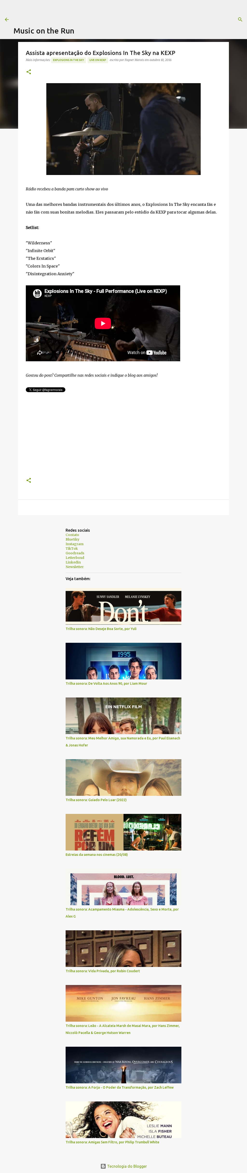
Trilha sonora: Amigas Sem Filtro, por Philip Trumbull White (112, 1142)
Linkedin (73, 562)
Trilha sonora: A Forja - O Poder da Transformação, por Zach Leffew (120, 1087)
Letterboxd (75, 558)
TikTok (72, 548)
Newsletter (75, 567)
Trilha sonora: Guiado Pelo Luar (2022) (96, 800)
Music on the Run (44, 30)
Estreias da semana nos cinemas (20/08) (97, 855)
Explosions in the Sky (68, 60)
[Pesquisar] (196, 19)
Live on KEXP (97, 60)
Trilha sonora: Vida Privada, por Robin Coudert (103, 971)
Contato (72, 535)
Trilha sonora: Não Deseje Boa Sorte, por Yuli (101, 629)
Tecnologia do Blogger (126, 1166)
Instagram (74, 544)
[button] (29, 72)
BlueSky (72, 539)
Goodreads (75, 553)
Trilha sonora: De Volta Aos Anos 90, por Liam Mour (106, 683)
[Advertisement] (101, 11)
